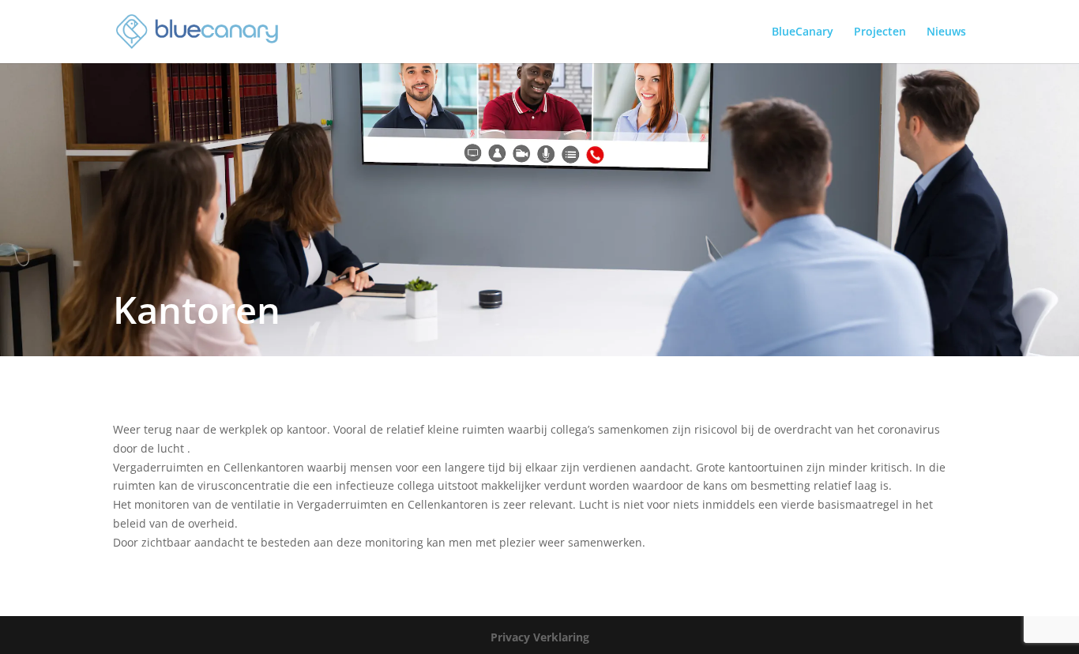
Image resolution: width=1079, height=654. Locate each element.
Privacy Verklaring (540, 637)
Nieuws (946, 32)
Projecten (880, 32)
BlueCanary (802, 32)
